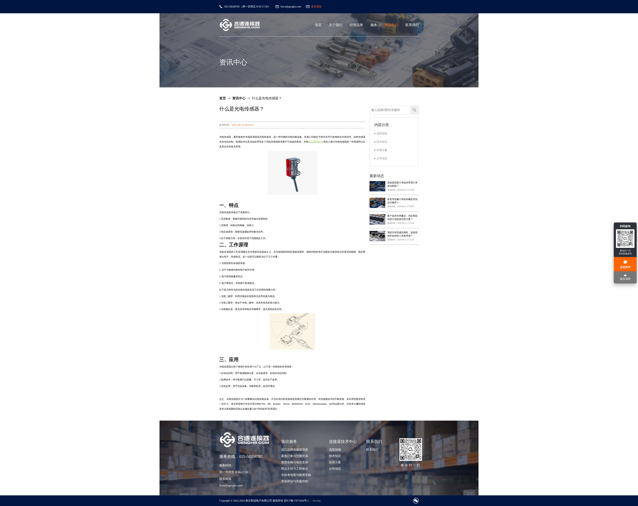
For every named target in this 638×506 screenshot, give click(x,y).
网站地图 (317, 501)
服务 (374, 25)
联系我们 (412, 25)
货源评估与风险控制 (294, 481)
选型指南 (381, 133)
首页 (318, 25)
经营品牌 (356, 25)
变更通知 (316, 6)
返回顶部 (625, 279)
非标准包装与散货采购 (296, 475)
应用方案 (381, 150)
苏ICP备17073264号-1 (296, 500)
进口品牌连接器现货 (294, 449)
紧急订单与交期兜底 (294, 456)
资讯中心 (391, 25)
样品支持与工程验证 (294, 468)
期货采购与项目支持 (294, 462)
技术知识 (381, 141)
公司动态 (381, 158)
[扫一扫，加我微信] (415, 500)
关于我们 (335, 25)
